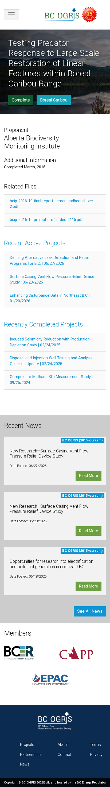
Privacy (96, 754)
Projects (27, 744)
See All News (90, 611)
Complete (21, 100)
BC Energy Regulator (91, 782)
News (25, 764)
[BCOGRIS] (73, 14)
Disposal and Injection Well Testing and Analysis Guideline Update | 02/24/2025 (51, 361)
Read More (88, 475)
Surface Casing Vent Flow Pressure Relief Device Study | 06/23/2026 (52, 279)
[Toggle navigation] (11, 14)
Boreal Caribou (53, 100)
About (63, 744)
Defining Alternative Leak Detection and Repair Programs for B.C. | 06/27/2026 (50, 260)
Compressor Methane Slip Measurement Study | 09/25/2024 (51, 380)
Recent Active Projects (34, 243)
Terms (95, 744)
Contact (64, 754)
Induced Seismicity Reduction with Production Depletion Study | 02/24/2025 (50, 342)
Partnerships (31, 754)
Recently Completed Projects (43, 324)
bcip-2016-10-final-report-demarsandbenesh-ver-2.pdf (52, 204)
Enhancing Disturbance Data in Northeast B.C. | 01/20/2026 (50, 298)
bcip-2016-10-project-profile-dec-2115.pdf (46, 219)
